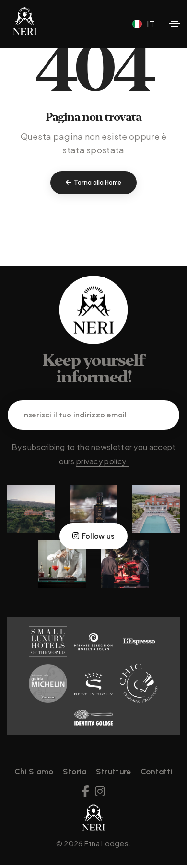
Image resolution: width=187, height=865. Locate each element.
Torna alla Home (97, 182)
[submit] (160, 415)
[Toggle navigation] (174, 24)
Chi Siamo (34, 771)
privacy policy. (102, 461)
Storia (75, 771)
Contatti (156, 771)
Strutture (113, 771)
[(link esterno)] (31, 508)
